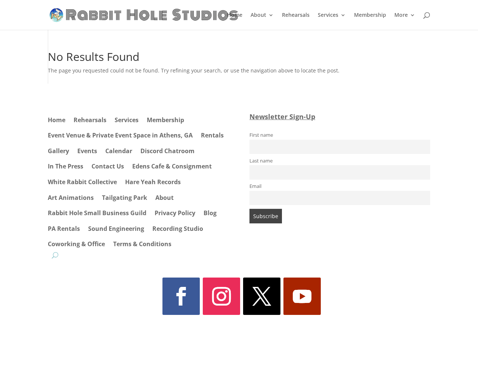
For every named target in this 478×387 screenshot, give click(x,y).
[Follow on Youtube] (302, 296)
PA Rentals (64, 229)
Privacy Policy (175, 213)
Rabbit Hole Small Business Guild (97, 213)
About (258, 15)
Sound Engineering (116, 229)
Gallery (58, 151)
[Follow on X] (261, 296)
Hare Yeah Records (153, 182)
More (401, 15)
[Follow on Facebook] (181, 296)
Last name (261, 161)
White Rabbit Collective (82, 182)
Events (87, 151)
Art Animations (71, 198)
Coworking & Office (76, 244)
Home (234, 15)
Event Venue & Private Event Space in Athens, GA (120, 135)
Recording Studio (177, 229)
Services (328, 15)
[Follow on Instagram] (221, 296)
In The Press (65, 166)
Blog (210, 213)
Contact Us (107, 166)
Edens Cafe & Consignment (172, 166)
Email (255, 186)
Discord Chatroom (167, 151)
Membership (370, 15)
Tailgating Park (124, 198)
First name (261, 135)
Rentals (212, 135)
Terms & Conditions (142, 244)
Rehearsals (296, 15)
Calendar (118, 151)
